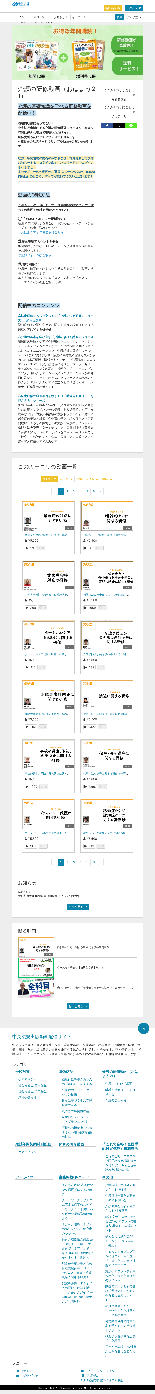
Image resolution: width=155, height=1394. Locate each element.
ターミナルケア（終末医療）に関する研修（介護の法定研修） (62, 654)
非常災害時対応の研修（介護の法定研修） (50, 594)
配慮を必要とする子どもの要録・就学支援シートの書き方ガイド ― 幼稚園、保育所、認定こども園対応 (77, 1292)
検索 (119, 17)
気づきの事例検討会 (75, 1111)
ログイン (132, 8)
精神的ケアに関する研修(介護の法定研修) (108, 535)
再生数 (64, 479)
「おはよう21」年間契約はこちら (41, 232)
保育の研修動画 (71, 1144)
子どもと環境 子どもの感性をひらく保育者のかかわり (77, 1228)
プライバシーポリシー (102, 1371)
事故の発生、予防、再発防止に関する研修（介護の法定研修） (62, 773)
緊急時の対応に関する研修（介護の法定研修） (52, 535)
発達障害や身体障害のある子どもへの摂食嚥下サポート (120, 1325)
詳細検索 (133, 17)
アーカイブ (24, 1177)
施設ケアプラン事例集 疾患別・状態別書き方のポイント (120, 1275)
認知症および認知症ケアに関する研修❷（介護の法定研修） (119, 833)
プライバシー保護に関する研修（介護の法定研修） (55, 833)
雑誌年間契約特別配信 (33, 1144)
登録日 (47, 479)
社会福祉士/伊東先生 (32, 1091)
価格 (105, 479)
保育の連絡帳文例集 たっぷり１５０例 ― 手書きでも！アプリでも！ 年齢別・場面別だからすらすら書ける (77, 1248)
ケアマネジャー (29, 1079)
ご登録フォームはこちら (34, 255)
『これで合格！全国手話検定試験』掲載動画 (120, 1146)
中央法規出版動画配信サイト (42, 1036)
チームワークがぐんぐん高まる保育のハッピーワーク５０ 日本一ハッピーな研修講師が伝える (77, 1209)
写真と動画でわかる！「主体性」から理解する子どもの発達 (120, 1310)
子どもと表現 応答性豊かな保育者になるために (77, 1189)
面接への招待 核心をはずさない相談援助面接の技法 (77, 1132)
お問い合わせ (31, 1375)
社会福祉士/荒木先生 (32, 1085)
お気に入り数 (85, 479)
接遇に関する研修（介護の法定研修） (105, 713)
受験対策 (22, 1071)
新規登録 (110, 8)
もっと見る (76, 907)
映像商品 (66, 1071)
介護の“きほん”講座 (118, 1083)
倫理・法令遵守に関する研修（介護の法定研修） (112, 773)
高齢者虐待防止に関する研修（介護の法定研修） (54, 713)
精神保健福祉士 (29, 1097)
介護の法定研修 (115, 1100)
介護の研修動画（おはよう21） (120, 1073)
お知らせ (59, 17)
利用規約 (93, 1375)
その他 (107, 1177)
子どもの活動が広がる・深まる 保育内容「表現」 (119, 1240)
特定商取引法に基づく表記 (105, 1380)
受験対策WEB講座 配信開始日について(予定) (48, 896)
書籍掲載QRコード (74, 1177)
